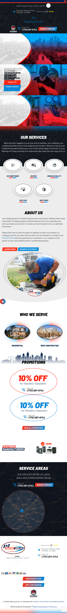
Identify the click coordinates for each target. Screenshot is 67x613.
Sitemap (36, 601)
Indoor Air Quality (54, 176)
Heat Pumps (44, 200)
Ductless (23, 200)
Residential (17, 345)
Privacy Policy (44, 601)
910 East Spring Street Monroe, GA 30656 (26, 11)
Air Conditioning (13, 176)
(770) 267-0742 (29, 29)
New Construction (50, 345)
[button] (65, 1)
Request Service (12, 87)
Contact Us (12, 82)
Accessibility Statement (56, 601)
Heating (33, 176)
